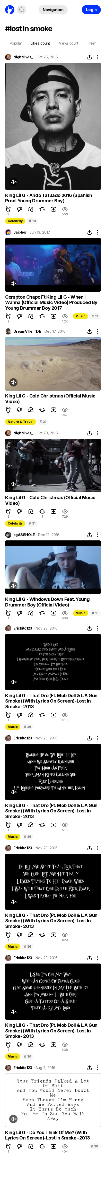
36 (27, 727)
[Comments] (31, 209)
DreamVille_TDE (27, 331)
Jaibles (19, 232)
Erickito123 (22, 628)
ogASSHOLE (24, 535)
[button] (8, 209)
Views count (68, 43)
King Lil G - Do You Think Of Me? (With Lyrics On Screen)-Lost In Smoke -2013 (47, 1135)
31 (43, 422)
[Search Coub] (21, 9)
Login (91, 9)
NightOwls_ (23, 57)
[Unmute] (13, 182)
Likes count (40, 43)
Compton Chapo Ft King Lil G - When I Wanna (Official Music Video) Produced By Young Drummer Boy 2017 (51, 302)
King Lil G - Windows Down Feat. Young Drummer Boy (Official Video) (47, 602)
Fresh (92, 43)
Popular (16, 43)
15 (95, 613)
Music (80, 316)
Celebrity (15, 221)
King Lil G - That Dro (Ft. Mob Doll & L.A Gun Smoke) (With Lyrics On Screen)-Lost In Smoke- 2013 (51, 701)
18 (32, 221)
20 (94, 1146)
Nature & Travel (20, 422)
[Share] (89, 57)
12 (95, 316)
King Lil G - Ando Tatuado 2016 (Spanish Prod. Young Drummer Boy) (48, 198)
